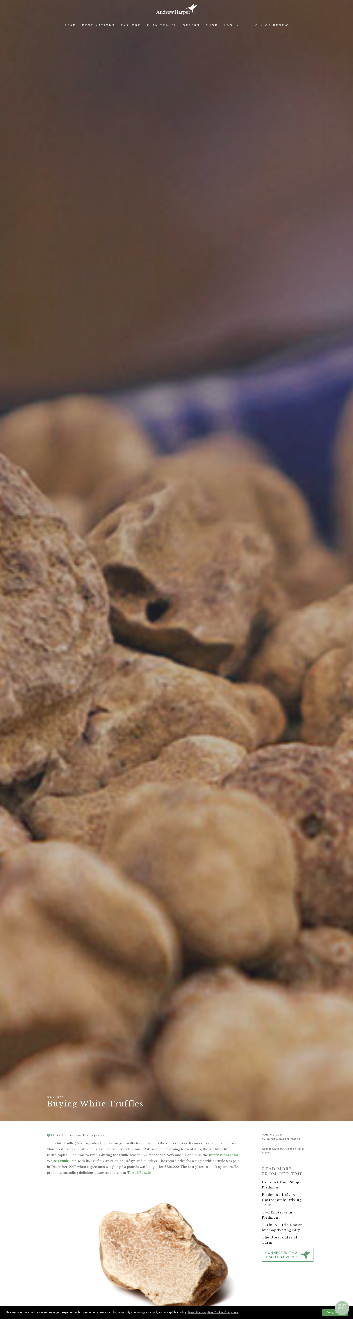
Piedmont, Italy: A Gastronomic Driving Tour (282, 1200)
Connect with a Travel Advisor (281, 1255)
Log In (232, 25)
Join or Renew (271, 25)
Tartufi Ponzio (139, 1172)
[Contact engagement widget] (342, 1308)
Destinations (98, 25)
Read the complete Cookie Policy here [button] (213, 1312)
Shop (212, 25)
